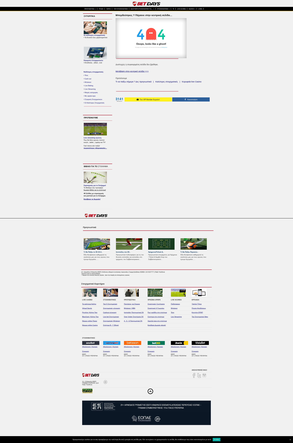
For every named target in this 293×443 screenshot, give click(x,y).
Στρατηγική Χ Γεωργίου (156, 308)
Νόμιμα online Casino (90, 325)
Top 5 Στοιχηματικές (110, 304)
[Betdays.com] (147, 3)
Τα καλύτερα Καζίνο (89, 304)
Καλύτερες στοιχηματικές (166, 82)
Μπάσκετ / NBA (129, 308)
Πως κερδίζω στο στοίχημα (157, 312)
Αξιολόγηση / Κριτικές (90, 347)
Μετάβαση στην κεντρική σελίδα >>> (132, 71)
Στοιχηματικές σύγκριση (111, 308)
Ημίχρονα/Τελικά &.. (156, 252)
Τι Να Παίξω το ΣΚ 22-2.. (93, 252)
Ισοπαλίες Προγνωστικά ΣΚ (134, 312)
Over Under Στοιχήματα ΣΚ (133, 317)
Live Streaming (176, 317)
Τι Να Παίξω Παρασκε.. (189, 252)
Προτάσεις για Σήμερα (132, 304)
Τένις (172, 312)
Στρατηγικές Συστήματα (156, 304)
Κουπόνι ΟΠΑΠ (197, 312)
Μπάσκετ (174, 308)
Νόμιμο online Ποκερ (89, 321)
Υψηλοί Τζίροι (197, 304)
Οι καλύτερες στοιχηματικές (94, 35)
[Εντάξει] (290, 439)
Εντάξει (216, 439)
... (98, 259)
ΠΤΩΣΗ (101, 9)
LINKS (200, 9)
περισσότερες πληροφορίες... (95, 148)
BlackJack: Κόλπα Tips (90, 317)
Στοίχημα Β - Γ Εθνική (111, 325)
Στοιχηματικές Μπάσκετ (111, 321)
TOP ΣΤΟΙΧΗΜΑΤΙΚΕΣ (121, 9)
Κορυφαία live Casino (191, 82)
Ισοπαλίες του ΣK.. (123, 252)
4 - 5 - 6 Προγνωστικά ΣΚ (133, 321)
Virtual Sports (87, 308)
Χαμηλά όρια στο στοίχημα (157, 321)
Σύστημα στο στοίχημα (156, 317)
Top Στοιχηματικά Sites (200, 317)
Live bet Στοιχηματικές (111, 317)
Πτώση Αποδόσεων (199, 308)
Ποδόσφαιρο (175, 304)
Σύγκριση (85, 351)
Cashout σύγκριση (109, 312)
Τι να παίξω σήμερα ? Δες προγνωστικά (133, 82)
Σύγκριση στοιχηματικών (93, 60)
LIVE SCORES (181, 9)
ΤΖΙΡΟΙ (108, 9)
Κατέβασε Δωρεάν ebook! (157, 325)
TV (173, 9)
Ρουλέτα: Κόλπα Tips (89, 312)
